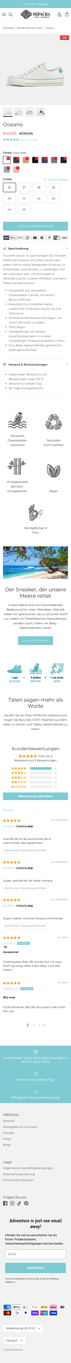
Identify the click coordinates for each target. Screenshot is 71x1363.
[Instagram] (12, 1203)
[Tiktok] (19, 1203)
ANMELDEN (35, 1268)
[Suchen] (12, 14)
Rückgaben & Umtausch (20, 1127)
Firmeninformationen (18, 1180)
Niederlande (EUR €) (20, 1328)
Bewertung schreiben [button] (35, 796)
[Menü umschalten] (4, 14)
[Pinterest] (26, 1203)
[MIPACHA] (35, 14)
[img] (11, 820)
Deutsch (12, 1340)
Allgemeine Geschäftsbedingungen (28, 1168)
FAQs (7, 1139)
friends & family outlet (29, 27)
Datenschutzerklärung (19, 1174)
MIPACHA (17, 1349)
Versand (8, 1121)
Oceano (49, 27)
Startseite (8, 27)
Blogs (7, 1145)
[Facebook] (5, 1203)
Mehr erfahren (35, 640)
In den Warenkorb (35, 226)
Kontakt (8, 1133)
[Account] (58, 14)
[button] (19, 768)
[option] (35, 69)
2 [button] (34, 1025)
